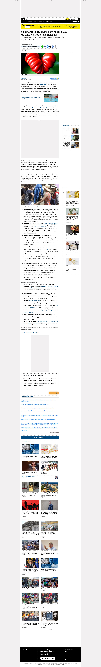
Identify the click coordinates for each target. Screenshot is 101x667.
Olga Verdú (68, 272)
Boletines (52, 664)
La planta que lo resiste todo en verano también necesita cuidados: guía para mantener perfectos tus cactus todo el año (72, 218)
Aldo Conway (24, 473)
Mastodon (62, 664)
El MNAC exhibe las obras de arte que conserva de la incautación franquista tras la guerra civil (30, 494)
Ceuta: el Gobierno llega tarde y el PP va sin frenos (49, 588)
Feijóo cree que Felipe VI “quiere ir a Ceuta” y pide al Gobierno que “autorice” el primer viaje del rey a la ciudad (49, 552)
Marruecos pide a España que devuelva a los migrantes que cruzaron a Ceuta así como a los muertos (48, 534)
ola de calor (43, 84)
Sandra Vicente (24, 627)
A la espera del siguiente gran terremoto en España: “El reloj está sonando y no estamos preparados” (49, 456)
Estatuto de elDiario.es (46, 663)
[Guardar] (55, 46)
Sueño (35, 21)
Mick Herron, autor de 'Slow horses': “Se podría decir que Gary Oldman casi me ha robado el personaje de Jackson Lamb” (49, 512)
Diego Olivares (68, 222)
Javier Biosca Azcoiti (25, 457)
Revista (49, 664)
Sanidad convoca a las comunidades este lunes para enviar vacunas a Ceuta (49, 605)
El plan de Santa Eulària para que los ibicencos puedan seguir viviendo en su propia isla (66, 137)
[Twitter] (50, 46)
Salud (31, 389)
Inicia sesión (73, 19)
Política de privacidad (66, 663)
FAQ (71, 663)
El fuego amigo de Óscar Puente (29, 472)
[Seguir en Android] (65, 651)
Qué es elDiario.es (26, 663)
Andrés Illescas (24, 555)
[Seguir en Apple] (66, 651)
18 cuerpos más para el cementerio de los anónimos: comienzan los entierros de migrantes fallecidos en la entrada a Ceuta (30, 552)
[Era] (29, 650)
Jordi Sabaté (23, 78)
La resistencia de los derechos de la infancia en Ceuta (30, 588)
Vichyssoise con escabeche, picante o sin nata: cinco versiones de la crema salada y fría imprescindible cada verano (72, 268)
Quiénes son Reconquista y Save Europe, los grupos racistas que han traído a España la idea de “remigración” (49, 623)
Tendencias (24, 21)
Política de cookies (39, 664)
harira (47, 249)
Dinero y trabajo (46, 21)
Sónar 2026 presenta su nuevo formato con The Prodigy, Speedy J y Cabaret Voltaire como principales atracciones (30, 512)
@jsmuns (24, 477)
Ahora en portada (25, 519)
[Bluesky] (48, 46)
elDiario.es (42, 537)
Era (21, 389)
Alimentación (26, 389)
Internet (51, 21)
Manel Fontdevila (44, 473)
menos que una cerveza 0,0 (40, 226)
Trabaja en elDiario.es (38, 663)
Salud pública (27, 50)
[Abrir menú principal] (79, 19)
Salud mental (30, 21)
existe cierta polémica (34, 300)
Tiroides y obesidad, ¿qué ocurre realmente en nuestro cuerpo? (66, 129)
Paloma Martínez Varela (70, 205)
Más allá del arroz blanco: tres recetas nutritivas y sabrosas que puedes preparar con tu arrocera (72, 251)
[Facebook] (45, 46)
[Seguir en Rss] (65, 659)
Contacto (45, 664)
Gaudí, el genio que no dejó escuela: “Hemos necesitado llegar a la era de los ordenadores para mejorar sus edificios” (49, 494)
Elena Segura (68, 238)
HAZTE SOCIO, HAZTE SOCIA (48, 658)
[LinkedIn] (53, 46)
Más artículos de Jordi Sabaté (28, 476)
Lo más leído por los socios (27, 441)
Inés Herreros (24, 590)
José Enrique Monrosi (25, 608)
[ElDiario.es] (75, 21)
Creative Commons (54, 663)
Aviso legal (60, 663)
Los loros (43, 472)
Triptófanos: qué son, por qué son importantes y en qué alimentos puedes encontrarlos (72, 235)
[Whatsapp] (42, 46)
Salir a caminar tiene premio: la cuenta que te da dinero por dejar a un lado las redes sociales (66, 144)
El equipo (31, 663)
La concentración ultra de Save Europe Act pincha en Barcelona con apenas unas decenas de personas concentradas (30, 623)
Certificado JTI (58, 664)
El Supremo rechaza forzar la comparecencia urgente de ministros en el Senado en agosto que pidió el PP (30, 534)
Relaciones (39, 21)
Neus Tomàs (43, 590)
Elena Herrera (24, 537)
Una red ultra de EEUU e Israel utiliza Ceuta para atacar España (29, 455)
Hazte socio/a (67, 19)
